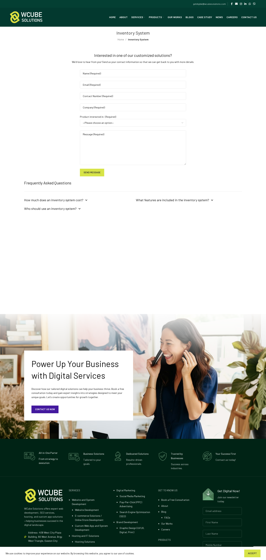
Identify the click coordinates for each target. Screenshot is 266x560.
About (164, 505)
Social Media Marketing (132, 496)
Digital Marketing (125, 490)
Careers (165, 529)
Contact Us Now (45, 409)
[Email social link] (236, 3)
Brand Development (127, 522)
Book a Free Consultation (175, 499)
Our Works (167, 523)
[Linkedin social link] (245, 3)
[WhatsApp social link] (250, 3)
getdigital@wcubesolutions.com (209, 4)
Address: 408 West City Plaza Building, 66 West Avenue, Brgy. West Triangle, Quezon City (45, 536)
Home (121, 39)
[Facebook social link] (232, 3)
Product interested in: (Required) (98, 116)
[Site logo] (26, 16)
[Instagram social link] (241, 3)
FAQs (167, 517)
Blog (163, 511)
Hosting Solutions (85, 541)
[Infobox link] (43, 458)
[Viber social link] (254, 3)
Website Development (87, 509)
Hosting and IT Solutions (85, 535)
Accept (252, 553)
